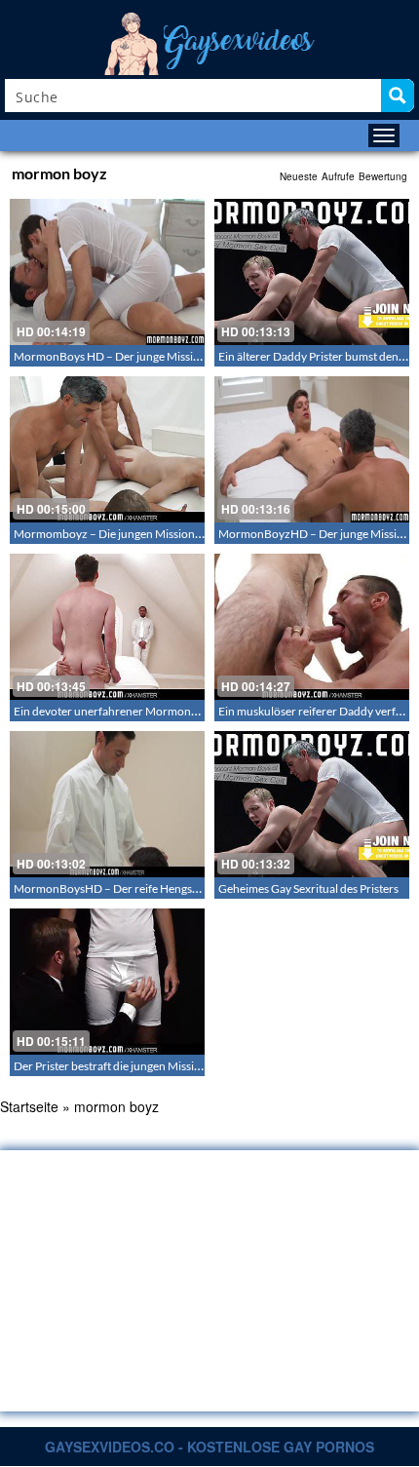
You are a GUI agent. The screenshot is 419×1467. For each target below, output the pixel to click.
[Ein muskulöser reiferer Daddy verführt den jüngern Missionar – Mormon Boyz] (311, 627)
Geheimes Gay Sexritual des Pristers (308, 888)
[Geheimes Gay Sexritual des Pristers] (311, 804)
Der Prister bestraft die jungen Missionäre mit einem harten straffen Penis (198, 1066)
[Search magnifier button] (397, 95)
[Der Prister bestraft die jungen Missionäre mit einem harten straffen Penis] (107, 981)
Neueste (299, 176)
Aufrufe (338, 176)
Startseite (29, 1106)
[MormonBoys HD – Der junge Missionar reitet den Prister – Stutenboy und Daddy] (107, 272)
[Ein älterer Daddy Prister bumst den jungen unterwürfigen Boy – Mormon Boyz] (311, 272)
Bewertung (383, 176)
